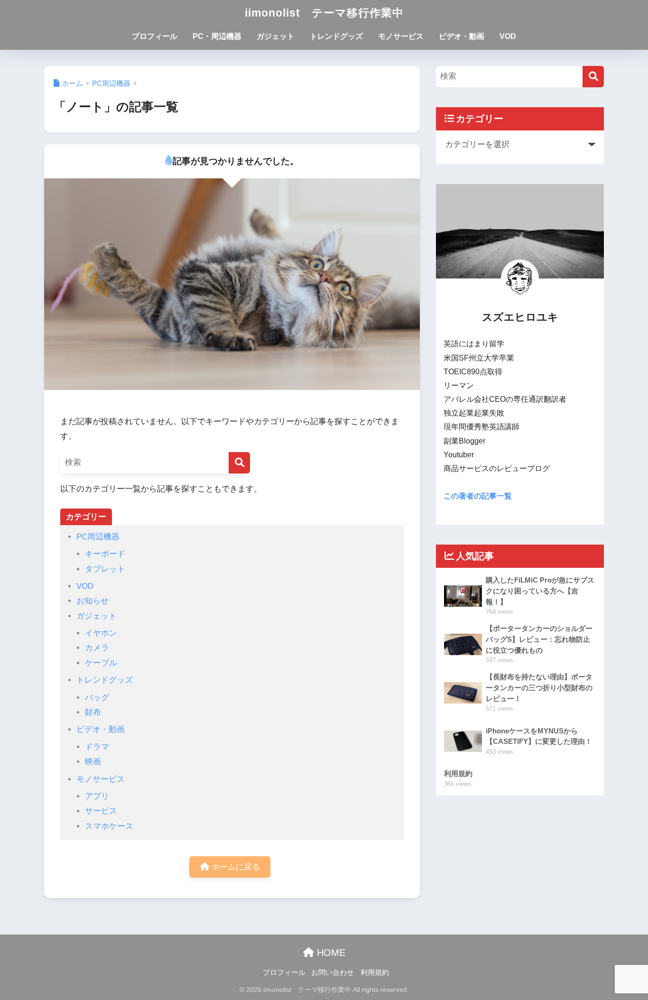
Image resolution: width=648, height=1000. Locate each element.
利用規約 (375, 972)
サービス (101, 810)
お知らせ (92, 600)
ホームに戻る (234, 866)
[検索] (239, 462)
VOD (508, 36)
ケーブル (101, 662)
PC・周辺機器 (217, 36)
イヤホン (101, 633)
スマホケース (109, 826)
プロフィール (154, 36)
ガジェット (276, 36)
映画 (93, 761)
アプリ (97, 796)
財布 (93, 712)
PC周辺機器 (98, 536)
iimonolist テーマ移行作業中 (324, 13)
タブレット (105, 569)
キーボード (105, 553)
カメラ (97, 647)
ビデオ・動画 (461, 36)
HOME (329, 952)
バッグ (97, 697)
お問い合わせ (332, 972)
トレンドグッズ (336, 36)
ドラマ (97, 746)
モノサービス (401, 36)
